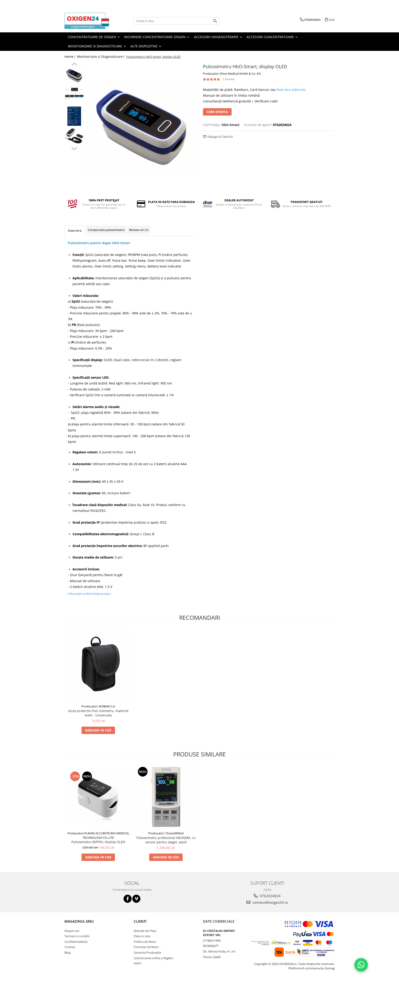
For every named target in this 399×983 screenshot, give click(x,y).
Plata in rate (142, 936)
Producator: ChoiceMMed (166, 833)
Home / (70, 56)
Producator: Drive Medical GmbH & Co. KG (232, 73)
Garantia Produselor (147, 952)
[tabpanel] (141, 127)
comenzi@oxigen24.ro (269, 902)
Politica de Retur (145, 942)
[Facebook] (128, 899)
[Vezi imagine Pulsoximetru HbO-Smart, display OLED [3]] (74, 135)
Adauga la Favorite (219, 136)
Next (74, 148)
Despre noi (71, 931)
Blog (67, 952)
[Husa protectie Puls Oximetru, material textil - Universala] (98, 665)
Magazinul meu (79, 921)
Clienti (140, 921)
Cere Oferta (217, 112)
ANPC (138, 963)
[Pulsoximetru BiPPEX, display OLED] (98, 797)
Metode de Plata (145, 931)
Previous (74, 64)
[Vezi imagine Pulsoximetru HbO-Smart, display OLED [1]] (74, 93)
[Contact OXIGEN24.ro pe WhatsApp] (361, 964)
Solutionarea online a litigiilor (153, 958)
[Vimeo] (136, 899)
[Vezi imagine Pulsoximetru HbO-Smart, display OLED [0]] (74, 75)
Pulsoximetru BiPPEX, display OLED (98, 842)
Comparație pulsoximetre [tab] (106, 230)
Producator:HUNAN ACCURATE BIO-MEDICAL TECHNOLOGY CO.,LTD (98, 835)
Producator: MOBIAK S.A (98, 706)
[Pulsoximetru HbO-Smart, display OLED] (141, 127)
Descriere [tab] (75, 230)
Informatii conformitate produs (89, 594)
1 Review (229, 79)
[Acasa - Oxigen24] (87, 21)
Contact (69, 947)
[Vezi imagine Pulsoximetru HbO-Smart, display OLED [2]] (74, 116)
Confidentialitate (76, 942)
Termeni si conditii (76, 936)
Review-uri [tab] (138, 230)
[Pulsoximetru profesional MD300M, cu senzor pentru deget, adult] (165, 797)
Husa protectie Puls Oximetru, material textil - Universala (98, 713)
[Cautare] (215, 21)
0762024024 (270, 896)
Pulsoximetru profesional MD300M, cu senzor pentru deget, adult (166, 840)
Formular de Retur (146, 947)
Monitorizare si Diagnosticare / (101, 56)
